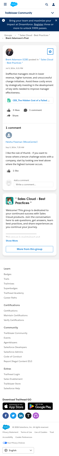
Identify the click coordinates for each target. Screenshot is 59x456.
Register (38, 24)
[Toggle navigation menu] (52, 13)
